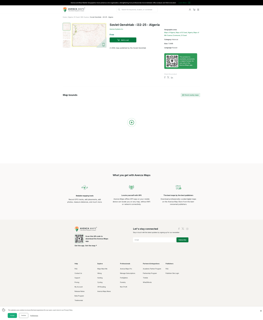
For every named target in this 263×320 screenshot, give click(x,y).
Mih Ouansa (85, 17)
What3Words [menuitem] (147, 282)
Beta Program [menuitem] (79, 296)
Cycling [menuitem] (99, 282)
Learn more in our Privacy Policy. (63, 310)
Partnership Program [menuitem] (150, 273)
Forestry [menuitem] (123, 282)
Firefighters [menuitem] (124, 278)
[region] (131, 123)
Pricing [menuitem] (77, 282)
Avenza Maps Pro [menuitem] (126, 269)
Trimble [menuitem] (145, 278)
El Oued (77, 17)
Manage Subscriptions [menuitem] (127, 273)
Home (65, 17)
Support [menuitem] (77, 278)
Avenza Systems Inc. (116, 29)
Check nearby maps (191, 95)
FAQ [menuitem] (76, 269)
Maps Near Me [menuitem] (102, 269)
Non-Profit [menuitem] (123, 287)
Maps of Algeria (169, 32)
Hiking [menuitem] (99, 273)
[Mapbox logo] (67, 145)
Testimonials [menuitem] (79, 300)
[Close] (261, 309)
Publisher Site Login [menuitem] (172, 273)
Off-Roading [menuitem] (101, 287)
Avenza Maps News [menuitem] (104, 291)
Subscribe (182, 240)
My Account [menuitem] (79, 287)
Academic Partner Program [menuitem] (152, 269)
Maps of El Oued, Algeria (184, 32)
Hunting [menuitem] (100, 278)
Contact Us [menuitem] (78, 273)
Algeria (70, 17)
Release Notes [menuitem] (80, 291)
